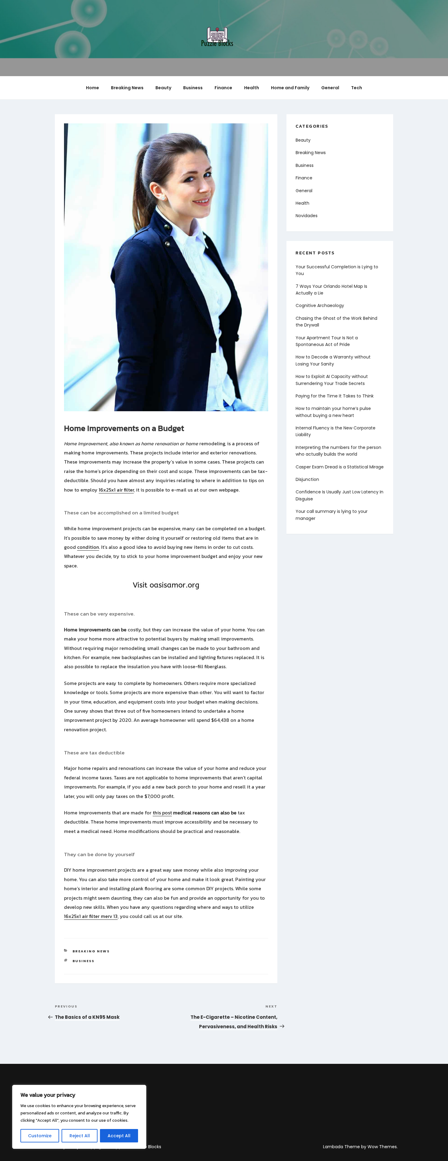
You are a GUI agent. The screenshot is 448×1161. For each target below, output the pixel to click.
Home (92, 88)
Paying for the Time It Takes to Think (335, 396)
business (84, 960)
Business (193, 88)
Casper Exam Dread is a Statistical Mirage (340, 467)
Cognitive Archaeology (320, 305)
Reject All (79, 1136)
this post (162, 812)
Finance (223, 88)
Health (251, 88)
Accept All (119, 1136)
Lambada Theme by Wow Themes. (360, 1147)
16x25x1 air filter (116, 489)
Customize (40, 1136)
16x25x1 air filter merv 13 (91, 916)
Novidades (307, 216)
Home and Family (290, 88)
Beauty (163, 88)
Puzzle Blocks (147, 1147)
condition (88, 547)
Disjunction (307, 479)
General (330, 88)
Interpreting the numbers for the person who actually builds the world (338, 450)
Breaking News (127, 88)
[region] (79, 1117)
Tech (356, 88)
